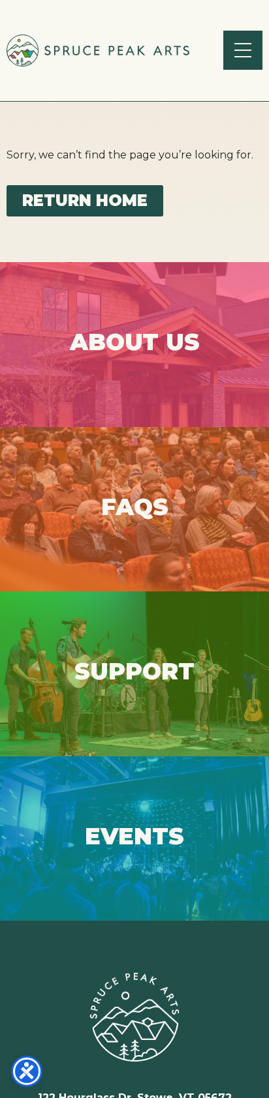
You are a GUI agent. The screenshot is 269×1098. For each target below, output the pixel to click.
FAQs (135, 509)
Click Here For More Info (135, 344)
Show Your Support (135, 673)
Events (134, 838)
